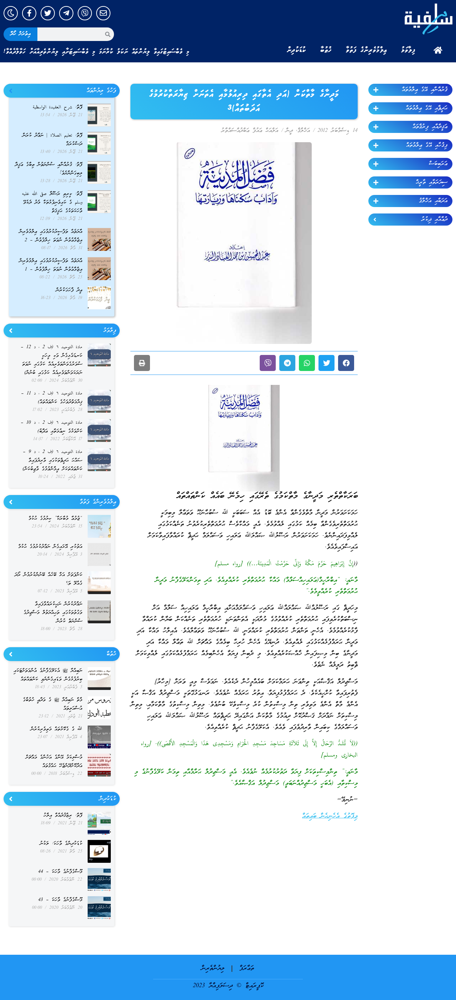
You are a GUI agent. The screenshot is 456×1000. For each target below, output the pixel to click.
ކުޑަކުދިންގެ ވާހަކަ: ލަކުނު (61, 843)
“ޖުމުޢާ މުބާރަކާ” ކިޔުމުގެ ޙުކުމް (55, 518)
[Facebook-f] (29, 13)
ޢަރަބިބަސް (438, 164)
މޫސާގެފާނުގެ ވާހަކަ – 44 (60, 872)
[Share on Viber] (268, 363)
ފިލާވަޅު (408, 50)
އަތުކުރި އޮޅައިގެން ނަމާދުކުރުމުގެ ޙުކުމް (50, 547)
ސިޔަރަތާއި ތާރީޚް (431, 182)
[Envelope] (103, 13)
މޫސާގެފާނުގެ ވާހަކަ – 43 (60, 900)
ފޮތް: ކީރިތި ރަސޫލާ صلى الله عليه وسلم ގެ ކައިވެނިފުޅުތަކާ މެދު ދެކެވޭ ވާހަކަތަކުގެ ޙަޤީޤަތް (52, 202)
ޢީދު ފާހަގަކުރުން (69, 290)
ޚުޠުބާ (326, 50)
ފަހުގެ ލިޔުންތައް (101, 91)
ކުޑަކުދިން (296, 50)
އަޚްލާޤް (303, 131)
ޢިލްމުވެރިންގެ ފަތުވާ (366, 50)
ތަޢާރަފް (246, 968)
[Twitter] (48, 13)
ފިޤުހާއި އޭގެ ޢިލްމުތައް (426, 145)
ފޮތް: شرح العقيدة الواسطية (57, 107)
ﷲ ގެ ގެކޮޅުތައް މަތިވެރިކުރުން (56, 729)
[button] (346, 363)
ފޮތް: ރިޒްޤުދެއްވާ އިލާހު (62, 815)
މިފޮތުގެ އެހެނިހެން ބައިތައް (330, 816)
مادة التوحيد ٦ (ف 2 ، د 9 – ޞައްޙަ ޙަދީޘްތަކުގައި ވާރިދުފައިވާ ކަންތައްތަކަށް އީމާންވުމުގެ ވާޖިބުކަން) (52, 460)
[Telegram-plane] (66, 13)
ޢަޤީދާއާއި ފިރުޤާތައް (430, 127)
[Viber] (85, 13)
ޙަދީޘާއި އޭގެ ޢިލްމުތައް (426, 108)
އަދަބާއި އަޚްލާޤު (433, 201)
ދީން (289, 131)
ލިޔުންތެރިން (212, 968)
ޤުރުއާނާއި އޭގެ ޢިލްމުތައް (424, 90)
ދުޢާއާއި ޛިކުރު (434, 219)
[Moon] (11, 13)
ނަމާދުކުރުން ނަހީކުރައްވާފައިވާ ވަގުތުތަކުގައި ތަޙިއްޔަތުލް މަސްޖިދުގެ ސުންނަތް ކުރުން (53, 612)
